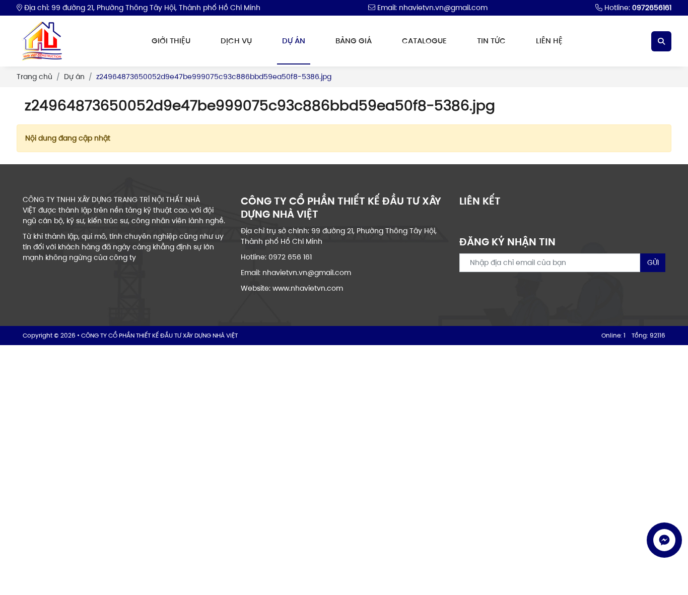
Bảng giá (353, 40)
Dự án (293, 40)
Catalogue (424, 40)
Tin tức (491, 40)
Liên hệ (549, 40)
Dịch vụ (236, 40)
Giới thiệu (171, 40)
